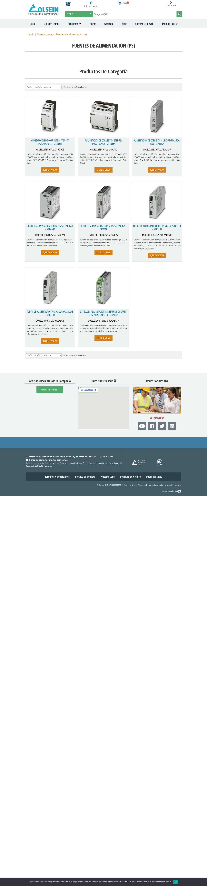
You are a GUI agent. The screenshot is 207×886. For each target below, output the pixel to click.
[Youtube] (142, 426)
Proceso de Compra (85, 477)
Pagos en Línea (154, 477)
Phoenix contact (45, 34)
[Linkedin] (172, 426)
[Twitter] (162, 426)
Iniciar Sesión (91, 6)
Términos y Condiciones (57, 477)
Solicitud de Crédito (130, 477)
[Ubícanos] (170, 2)
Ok (176, 882)
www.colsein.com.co (173, 485)
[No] (203, 881)
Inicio (31, 34)
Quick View (50, 169)
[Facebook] (152, 426)
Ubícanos (171, 5)
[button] (75, 23)
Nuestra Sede (108, 477)
